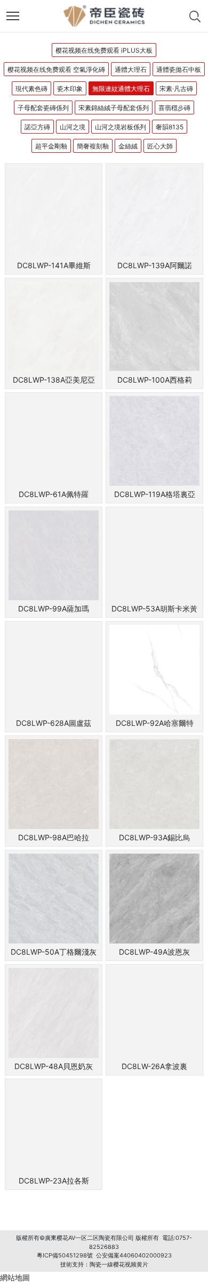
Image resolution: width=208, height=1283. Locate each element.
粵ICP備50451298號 (65, 1255)
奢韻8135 (169, 127)
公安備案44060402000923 (134, 1255)
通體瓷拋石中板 (178, 69)
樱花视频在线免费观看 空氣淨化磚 (56, 69)
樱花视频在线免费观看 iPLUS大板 (104, 50)
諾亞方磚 (37, 127)
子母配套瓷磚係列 (43, 108)
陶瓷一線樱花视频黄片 (119, 1264)
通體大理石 (131, 69)
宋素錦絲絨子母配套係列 (113, 108)
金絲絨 (128, 146)
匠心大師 (160, 146)
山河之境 (72, 127)
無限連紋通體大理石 (121, 89)
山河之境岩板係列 (120, 127)
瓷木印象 (70, 89)
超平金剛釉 (51, 146)
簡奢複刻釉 (93, 146)
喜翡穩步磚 (174, 108)
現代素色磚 (31, 89)
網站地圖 (15, 1277)
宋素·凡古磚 (176, 89)
